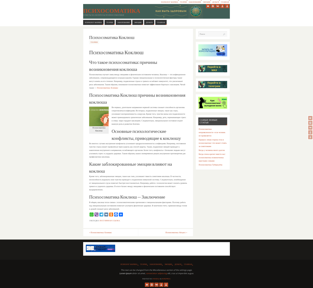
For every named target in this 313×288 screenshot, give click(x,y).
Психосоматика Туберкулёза (210, 164)
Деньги (215, 2)
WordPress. (166, 279)
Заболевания (195, 2)
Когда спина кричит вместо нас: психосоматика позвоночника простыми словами (212, 157)
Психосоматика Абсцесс (176, 232)
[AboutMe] (310, 132)
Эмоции (206, 2)
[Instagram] (310, 123)
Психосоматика (111, 11)
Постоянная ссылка (110, 220)
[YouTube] (310, 118)
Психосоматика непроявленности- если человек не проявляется (212, 132)
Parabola (156, 279)
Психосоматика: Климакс (107, 87)
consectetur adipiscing (156, 273)
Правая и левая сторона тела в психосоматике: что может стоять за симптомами (213, 143)
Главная (225, 2)
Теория (183, 2)
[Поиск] (224, 34)
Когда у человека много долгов (212, 150)
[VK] (310, 128)
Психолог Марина (169, 2)
